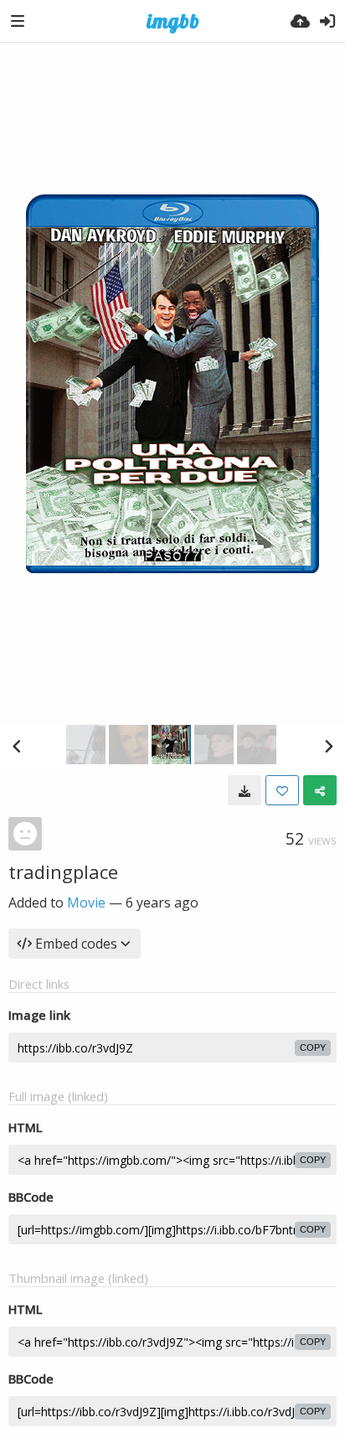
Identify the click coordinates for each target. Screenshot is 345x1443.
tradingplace (63, 871)
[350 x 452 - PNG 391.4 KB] (244, 790)
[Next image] (328, 746)
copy (313, 1047)
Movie (86, 902)
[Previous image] (16, 746)
